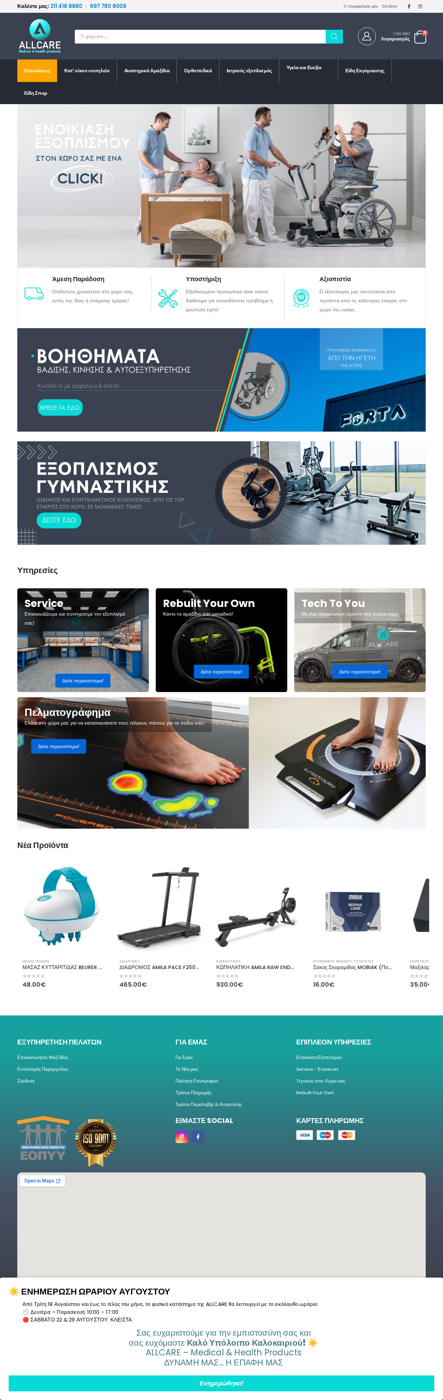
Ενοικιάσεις (37, 70)
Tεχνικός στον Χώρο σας (320, 1081)
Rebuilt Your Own (315, 1092)
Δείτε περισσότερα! (82, 680)
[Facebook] (409, 6)
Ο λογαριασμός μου (361, 6)
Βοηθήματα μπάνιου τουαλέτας (343, 961)
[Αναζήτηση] (334, 37)
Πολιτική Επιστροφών (196, 1081)
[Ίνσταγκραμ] (420, 6)
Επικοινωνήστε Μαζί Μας (42, 1057)
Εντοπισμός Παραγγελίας (42, 1069)
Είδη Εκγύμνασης (365, 70)
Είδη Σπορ (35, 93)
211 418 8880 (50, 6)
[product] (62, 908)
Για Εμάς (184, 1057)
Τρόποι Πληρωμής (193, 1092)
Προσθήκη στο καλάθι (96, 874)
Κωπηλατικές (228, 961)
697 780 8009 (108, 6)
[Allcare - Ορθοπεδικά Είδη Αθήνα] (34, 36)
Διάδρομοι (129, 961)
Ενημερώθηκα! (222, 1383)
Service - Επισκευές (317, 1069)
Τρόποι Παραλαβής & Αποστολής (208, 1104)
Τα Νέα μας (186, 1069)
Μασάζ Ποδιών (35, 961)
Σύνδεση (389, 6)
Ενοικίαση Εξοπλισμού (319, 1057)
